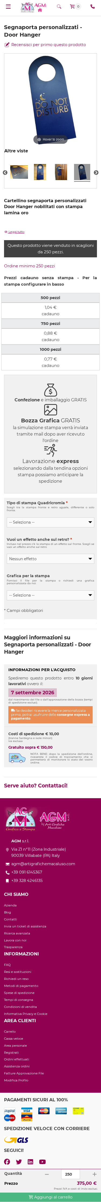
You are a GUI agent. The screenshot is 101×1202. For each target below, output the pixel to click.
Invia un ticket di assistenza (25, 926)
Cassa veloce (13, 1038)
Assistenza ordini (17, 1066)
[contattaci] (92, 6)
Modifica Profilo (16, 1080)
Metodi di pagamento (21, 986)
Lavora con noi (15, 940)
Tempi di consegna (18, 1000)
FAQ (7, 965)
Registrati (11, 1052)
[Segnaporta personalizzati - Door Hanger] (19, 173)
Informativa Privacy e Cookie (25, 1014)
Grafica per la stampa (28, 575)
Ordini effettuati (16, 1059)
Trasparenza (13, 947)
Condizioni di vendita (20, 1007)
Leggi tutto (16, 232)
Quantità (13, 1173)
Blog (7, 912)
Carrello (10, 1031)
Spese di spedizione (19, 993)
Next (96, 173)
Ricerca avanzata (17, 933)
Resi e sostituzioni (17, 972)
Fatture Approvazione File (24, 1073)
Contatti (10, 919)
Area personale (15, 1045)
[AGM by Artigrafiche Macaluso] (33, 7)
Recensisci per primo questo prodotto (48, 44)
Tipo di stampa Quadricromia (37, 502)
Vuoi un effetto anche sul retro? (39, 539)
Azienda (10, 905)
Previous (5, 173)
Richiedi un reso (16, 979)
